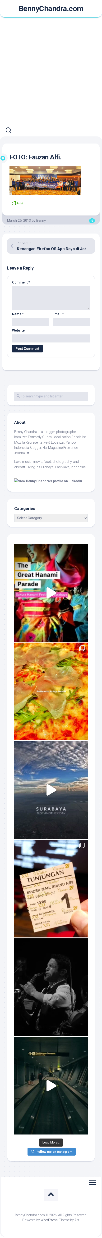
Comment (21, 282)
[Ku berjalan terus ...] (51, 1085)
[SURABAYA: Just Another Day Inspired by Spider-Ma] (51, 790)
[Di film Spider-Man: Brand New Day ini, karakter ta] (51, 888)
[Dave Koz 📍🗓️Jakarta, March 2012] (51, 987)
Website (18, 330)
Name (18, 314)
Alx (76, 1220)
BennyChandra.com (51, 8)
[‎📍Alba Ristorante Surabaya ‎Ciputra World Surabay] (51, 691)
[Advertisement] (51, 71)
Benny (41, 220)
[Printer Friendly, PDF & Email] (17, 203)
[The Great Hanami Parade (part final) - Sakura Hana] (51, 593)
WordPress (49, 1220)
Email (58, 314)
